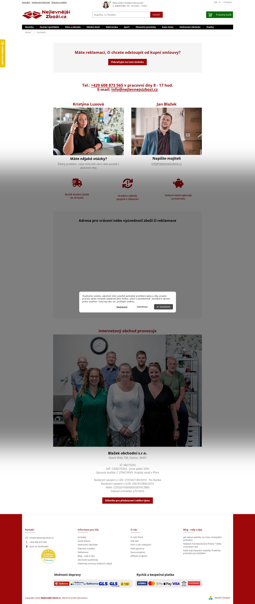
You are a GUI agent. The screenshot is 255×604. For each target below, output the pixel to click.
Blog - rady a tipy (86, 555)
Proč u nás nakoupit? (141, 544)
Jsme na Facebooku (39, 546)
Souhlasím (165, 306)
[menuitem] (29, 27)
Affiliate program (139, 555)
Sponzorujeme (138, 552)
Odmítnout (142, 306)
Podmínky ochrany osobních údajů (95, 563)
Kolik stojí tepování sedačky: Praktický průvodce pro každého (201, 552)
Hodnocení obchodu (41, 2)
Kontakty (26, 2)
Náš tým (135, 540)
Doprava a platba (59, 2)
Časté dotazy (84, 540)
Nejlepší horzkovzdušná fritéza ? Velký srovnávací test (202, 545)
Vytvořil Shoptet (222, 597)
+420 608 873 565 (107, 85)
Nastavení (122, 306)
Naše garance (137, 548)
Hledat (156, 14)
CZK (216, 2)
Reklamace (83, 552)
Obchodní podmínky (88, 559)
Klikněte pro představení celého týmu (127, 500)
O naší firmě (137, 537)
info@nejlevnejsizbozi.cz (134, 89)
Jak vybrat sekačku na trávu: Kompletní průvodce (202, 538)
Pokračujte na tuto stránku (127, 62)
